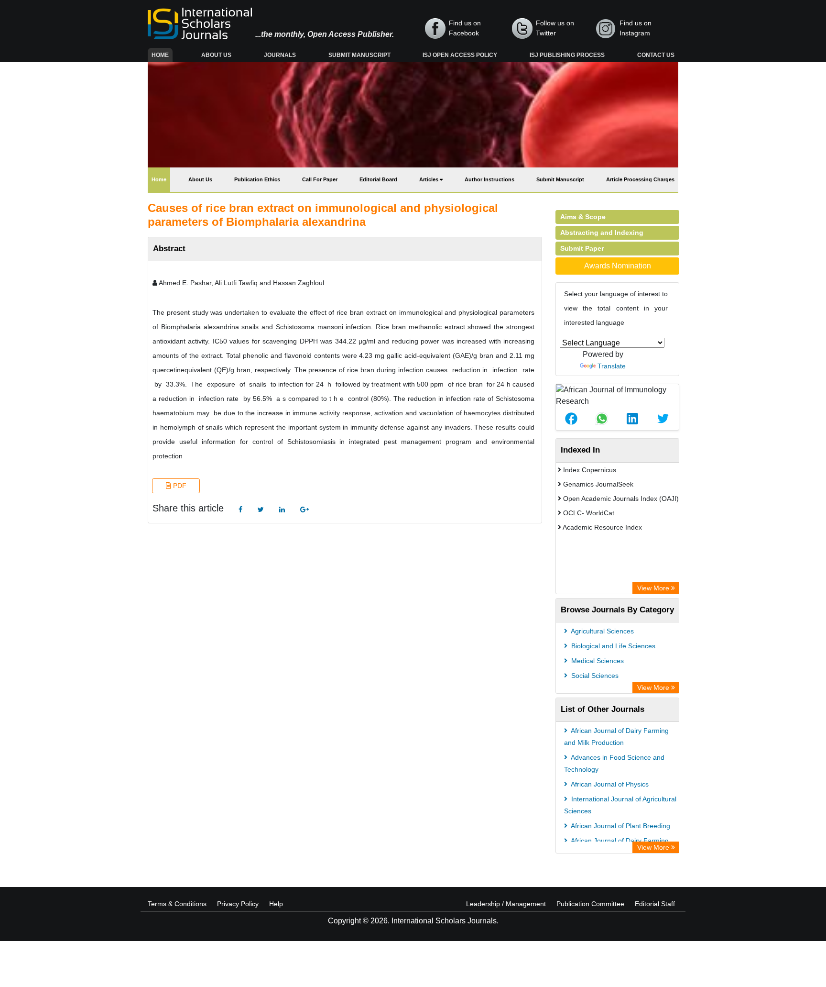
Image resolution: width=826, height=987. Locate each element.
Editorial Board (378, 179)
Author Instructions (489, 179)
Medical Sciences (596, 661)
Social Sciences (594, 675)
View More (654, 588)
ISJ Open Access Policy (460, 55)
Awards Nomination (617, 266)
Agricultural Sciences (601, 631)
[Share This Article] (571, 418)
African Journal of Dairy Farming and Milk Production (616, 736)
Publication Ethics (257, 179)
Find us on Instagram (636, 28)
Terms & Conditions (177, 904)
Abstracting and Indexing (601, 232)
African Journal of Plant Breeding (619, 826)
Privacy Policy (238, 904)
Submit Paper (582, 248)
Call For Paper (319, 179)
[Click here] (240, 510)
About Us (216, 55)
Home (162, 54)
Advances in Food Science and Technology (614, 763)
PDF (178, 485)
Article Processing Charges (640, 179)
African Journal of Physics (609, 784)
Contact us (655, 55)
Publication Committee (590, 904)
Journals (280, 55)
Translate (612, 366)
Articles (429, 179)
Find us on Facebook (465, 28)
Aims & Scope (583, 217)
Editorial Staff (655, 904)
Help (276, 904)
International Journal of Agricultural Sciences (620, 805)
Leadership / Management (506, 904)
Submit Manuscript (359, 55)
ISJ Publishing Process (567, 55)
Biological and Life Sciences (612, 646)
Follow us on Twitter (555, 28)
